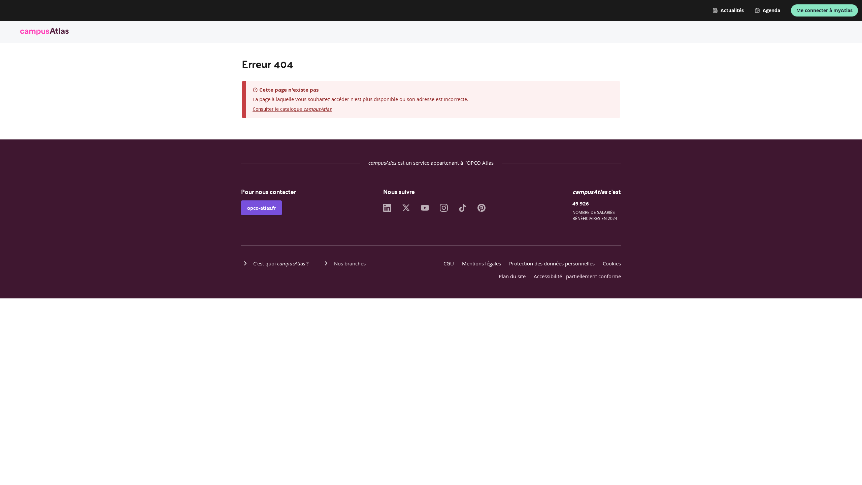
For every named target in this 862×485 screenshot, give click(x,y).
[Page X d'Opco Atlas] (406, 209)
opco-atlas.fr (261, 208)
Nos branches (350, 263)
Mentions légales (481, 263)
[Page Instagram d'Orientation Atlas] (444, 209)
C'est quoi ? (280, 263)
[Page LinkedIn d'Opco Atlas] (387, 209)
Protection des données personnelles (552, 263)
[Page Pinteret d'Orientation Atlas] (481, 209)
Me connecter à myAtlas (824, 10)
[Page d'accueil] (44, 33)
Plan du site (512, 276)
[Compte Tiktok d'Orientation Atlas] (463, 209)
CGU (448, 263)
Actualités (732, 10)
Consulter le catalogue (292, 108)
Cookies (612, 263)
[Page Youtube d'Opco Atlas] (425, 209)
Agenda (771, 10)
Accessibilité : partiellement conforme (577, 276)
